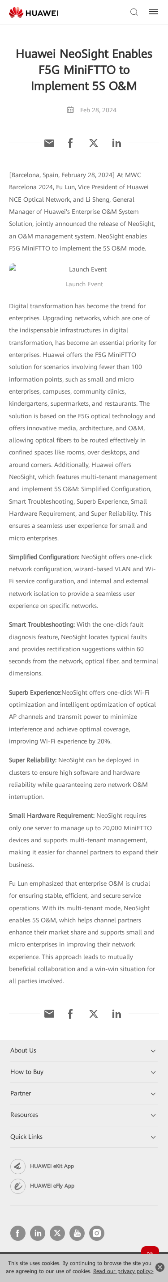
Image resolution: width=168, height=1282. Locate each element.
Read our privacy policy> (123, 1271)
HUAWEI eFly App (52, 1186)
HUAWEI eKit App (52, 1166)
